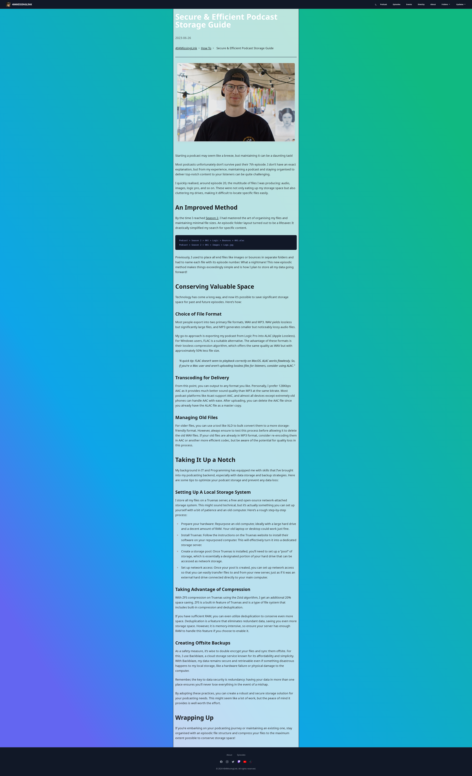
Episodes (396, 4)
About (433, 4)
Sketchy (421, 4)
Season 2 (212, 218)
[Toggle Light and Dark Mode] (375, 4)
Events (409, 4)
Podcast (383, 4)
